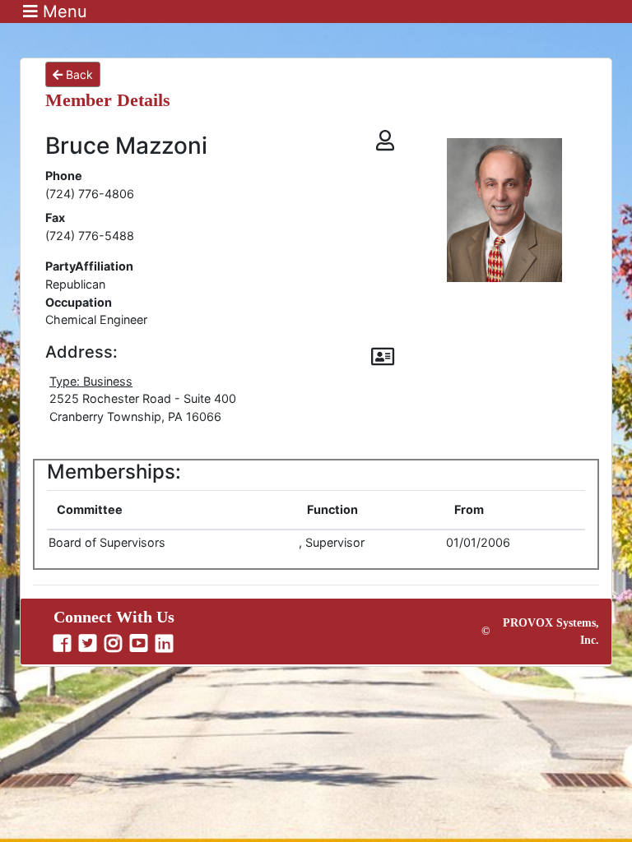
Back (78, 74)
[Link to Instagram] (115, 644)
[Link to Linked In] (166, 644)
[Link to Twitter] (89, 644)
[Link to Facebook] (64, 644)
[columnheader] (172, 510)
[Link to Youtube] (140, 644)
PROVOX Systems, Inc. (551, 631)
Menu (62, 11)
